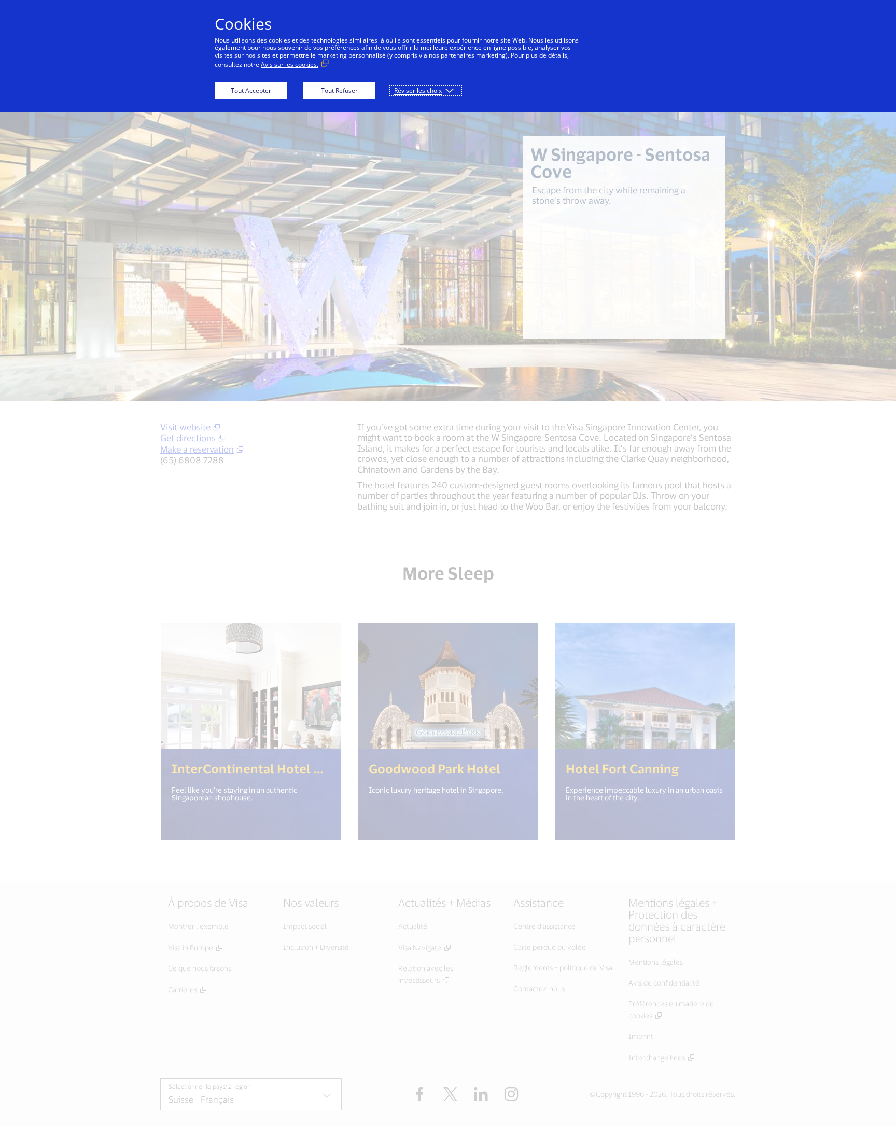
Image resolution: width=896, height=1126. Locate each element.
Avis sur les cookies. (289, 64)
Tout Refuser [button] (339, 90)
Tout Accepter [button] (251, 90)
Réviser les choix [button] (418, 90)
